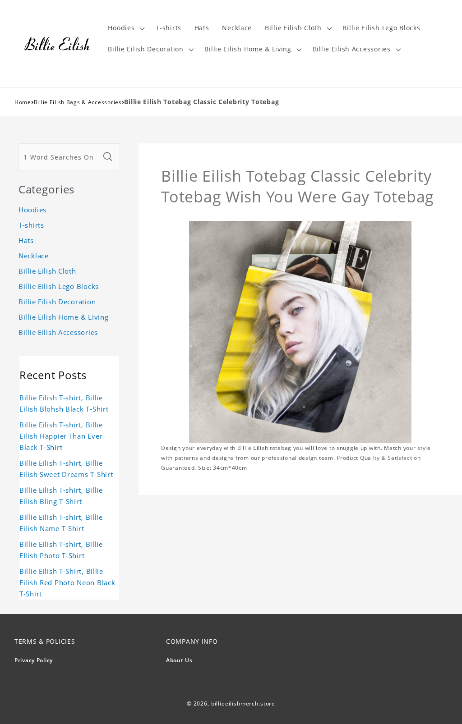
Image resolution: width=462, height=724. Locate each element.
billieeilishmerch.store (243, 703)
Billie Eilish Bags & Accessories (78, 102)
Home (22, 102)
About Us (179, 660)
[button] (125, 28)
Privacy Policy (33, 660)
